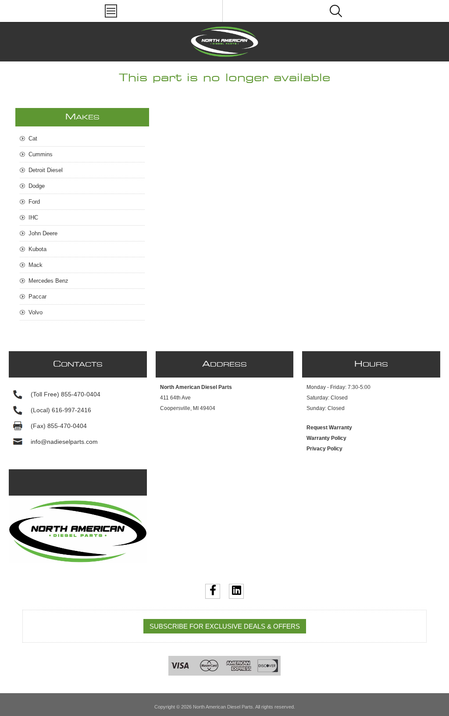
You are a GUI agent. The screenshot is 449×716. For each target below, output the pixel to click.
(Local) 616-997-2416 (61, 410)
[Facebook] (213, 591)
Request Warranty (329, 428)
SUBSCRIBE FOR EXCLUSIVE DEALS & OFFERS (225, 626)
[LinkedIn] (236, 591)
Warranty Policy (326, 438)
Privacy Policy (324, 449)
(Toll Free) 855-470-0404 (65, 394)
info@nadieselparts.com (64, 441)
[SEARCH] (336, 11)
